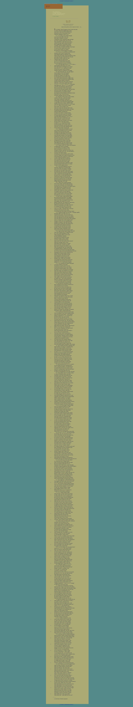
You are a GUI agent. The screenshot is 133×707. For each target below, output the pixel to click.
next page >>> (71, 0)
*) (75, 64)
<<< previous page (66, 0)
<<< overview (62, 0)
